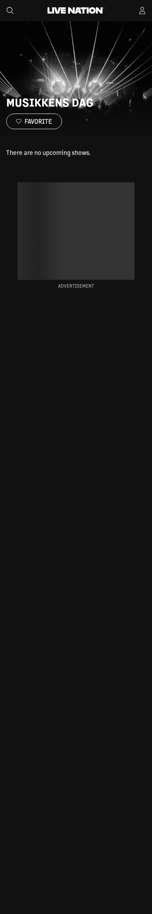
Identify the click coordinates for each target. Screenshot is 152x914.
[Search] (10, 10)
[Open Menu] (142, 10)
